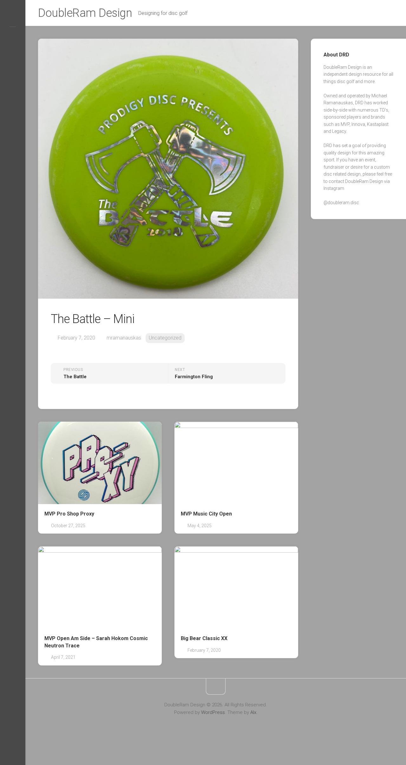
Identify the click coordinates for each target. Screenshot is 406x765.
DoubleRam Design (85, 13)
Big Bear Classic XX (204, 638)
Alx (253, 712)
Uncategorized (165, 338)
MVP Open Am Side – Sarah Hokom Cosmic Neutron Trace (96, 642)
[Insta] (12, 16)
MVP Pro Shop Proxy (69, 514)
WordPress (213, 712)
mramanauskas (124, 338)
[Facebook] (12, 37)
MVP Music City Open (206, 514)
